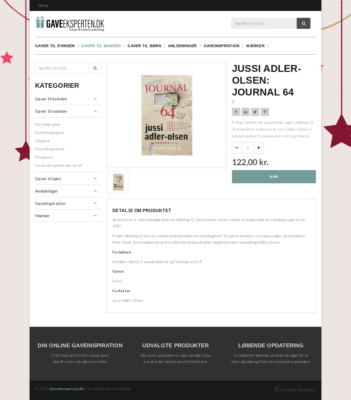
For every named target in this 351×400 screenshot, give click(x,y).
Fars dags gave (47, 124)
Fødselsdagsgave (49, 132)
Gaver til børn (144, 46)
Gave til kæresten (49, 149)
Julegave (42, 141)
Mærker (255, 46)
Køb (274, 176)
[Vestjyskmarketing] (295, 389)
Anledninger (182, 46)
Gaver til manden (101, 46)
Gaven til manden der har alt (58, 165)
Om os (43, 5)
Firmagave (43, 157)
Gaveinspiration (222, 46)
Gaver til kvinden (55, 46)
